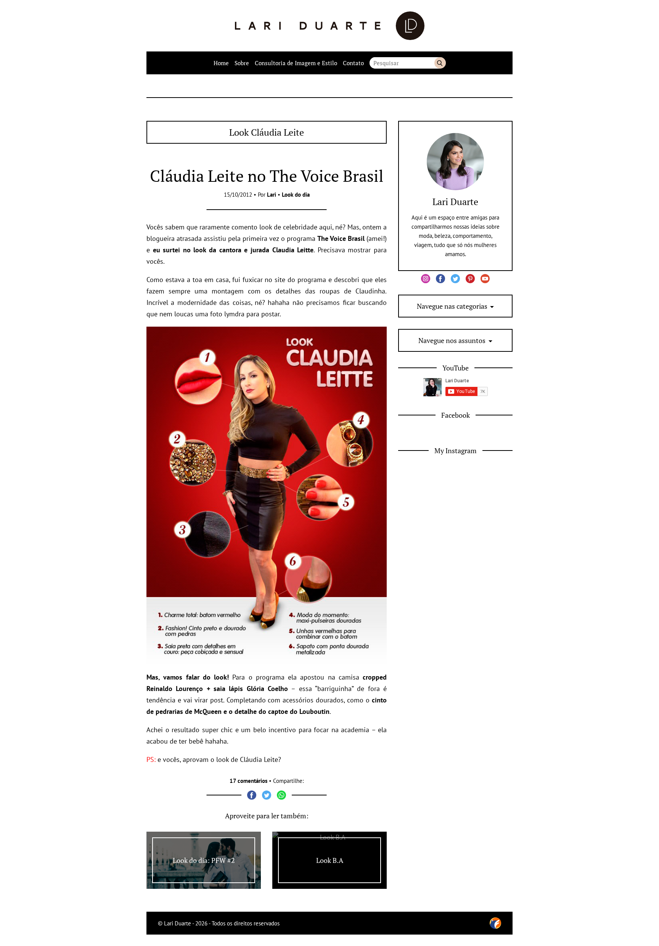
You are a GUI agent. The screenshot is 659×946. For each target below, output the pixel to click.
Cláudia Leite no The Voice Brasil (267, 175)
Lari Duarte (455, 202)
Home (221, 63)
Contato (353, 63)
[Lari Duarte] (329, 25)
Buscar (440, 63)
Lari (271, 194)
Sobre (242, 63)
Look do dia (296, 194)
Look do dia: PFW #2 (204, 860)
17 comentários (248, 780)
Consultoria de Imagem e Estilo (296, 63)
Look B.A (329, 860)
